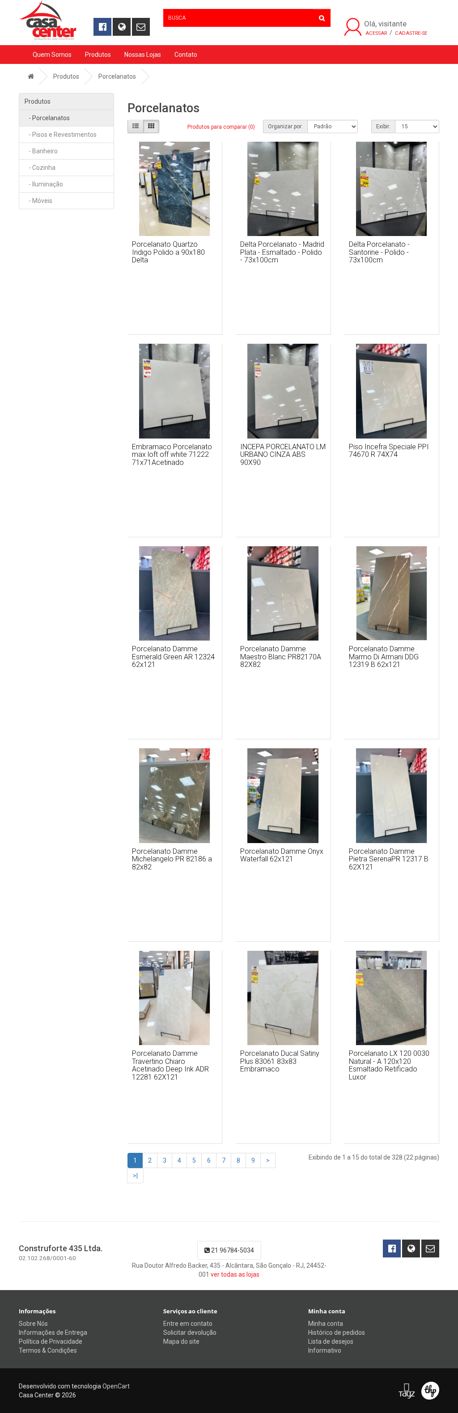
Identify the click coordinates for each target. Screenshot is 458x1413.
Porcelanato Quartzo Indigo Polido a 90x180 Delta (168, 252)
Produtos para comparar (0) (221, 127)
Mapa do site (181, 1341)
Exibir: (383, 126)
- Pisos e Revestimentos (61, 134)
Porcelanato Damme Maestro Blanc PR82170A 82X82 (280, 657)
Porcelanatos (117, 76)
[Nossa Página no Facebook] (102, 27)
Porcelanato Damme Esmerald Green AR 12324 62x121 (173, 657)
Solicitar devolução (189, 1332)
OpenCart (116, 1386)
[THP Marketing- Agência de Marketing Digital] (430, 1391)
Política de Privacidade (50, 1341)
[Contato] (141, 27)
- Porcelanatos (47, 118)
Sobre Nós (33, 1323)
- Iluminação (44, 184)
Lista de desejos (330, 1341)
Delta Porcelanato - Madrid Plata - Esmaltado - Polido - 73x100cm (282, 252)
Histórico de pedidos (336, 1332)
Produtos (98, 54)
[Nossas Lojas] (122, 27)
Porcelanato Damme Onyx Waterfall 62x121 (281, 855)
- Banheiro (41, 151)
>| (135, 1175)
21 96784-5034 (232, 1250)
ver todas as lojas (235, 1274)
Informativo (324, 1350)
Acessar (376, 33)
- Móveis (38, 200)
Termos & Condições (48, 1350)
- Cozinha (40, 167)
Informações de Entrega (53, 1332)
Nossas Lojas (142, 54)
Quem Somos (52, 54)
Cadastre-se (411, 33)
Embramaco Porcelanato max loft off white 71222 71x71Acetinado (172, 455)
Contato (185, 54)
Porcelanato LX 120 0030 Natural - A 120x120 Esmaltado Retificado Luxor (389, 1065)
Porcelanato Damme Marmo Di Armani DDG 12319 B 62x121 (384, 657)
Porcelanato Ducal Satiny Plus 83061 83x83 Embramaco (279, 1061)
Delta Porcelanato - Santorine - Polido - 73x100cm (379, 252)
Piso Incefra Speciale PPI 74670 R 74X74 (389, 451)
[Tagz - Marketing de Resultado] (407, 1391)
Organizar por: (285, 126)
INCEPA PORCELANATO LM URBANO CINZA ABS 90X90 (283, 455)
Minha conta (325, 1323)
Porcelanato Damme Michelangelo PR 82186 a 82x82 (172, 859)
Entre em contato (187, 1323)
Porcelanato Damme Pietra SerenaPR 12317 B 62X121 (388, 859)
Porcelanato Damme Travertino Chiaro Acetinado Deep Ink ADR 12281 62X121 (170, 1065)
